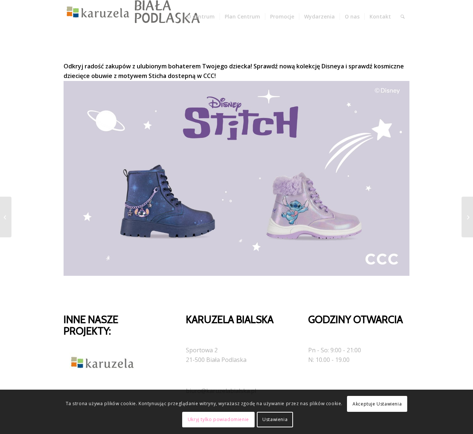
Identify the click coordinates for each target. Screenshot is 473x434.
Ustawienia (274, 419)
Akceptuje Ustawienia (377, 404)
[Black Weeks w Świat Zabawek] (5, 217)
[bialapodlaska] (130, 16)
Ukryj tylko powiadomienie (218, 419)
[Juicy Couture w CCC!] (467, 217)
